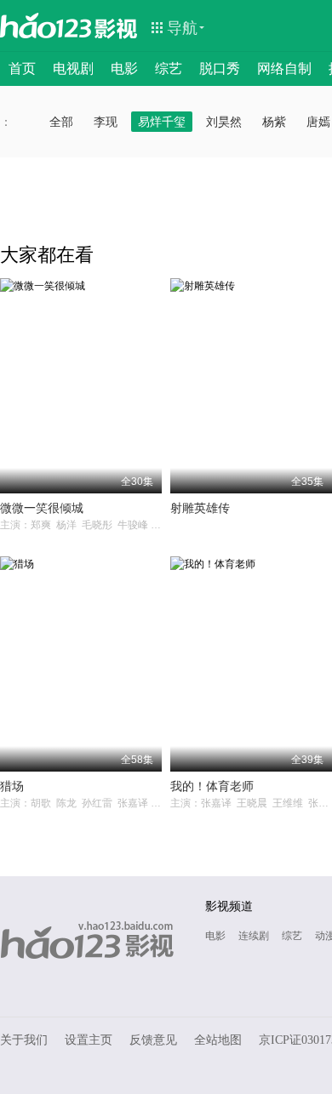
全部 (61, 121)
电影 (124, 68)
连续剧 (253, 936)
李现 (105, 121)
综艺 (168, 68)
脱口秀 (219, 68)
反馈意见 (153, 1040)
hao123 (46, 25)
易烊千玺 (162, 121)
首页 (22, 68)
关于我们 (24, 1040)
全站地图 (218, 1040)
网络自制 (284, 68)
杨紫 (274, 121)
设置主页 (88, 1040)
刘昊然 (224, 121)
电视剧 (73, 68)
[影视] (116, 27)
